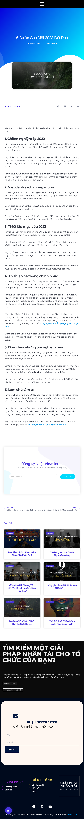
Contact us (72, 814)
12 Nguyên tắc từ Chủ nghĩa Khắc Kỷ (46, 424)
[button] (42, 4)
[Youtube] (50, 807)
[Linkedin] (42, 807)
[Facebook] (34, 807)
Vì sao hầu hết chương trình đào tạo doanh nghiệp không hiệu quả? (22, 588)
